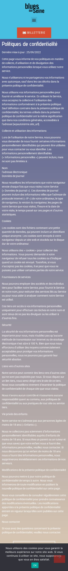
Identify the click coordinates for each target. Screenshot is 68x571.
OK (35, 565)
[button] (34, 20)
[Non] (59, 559)
